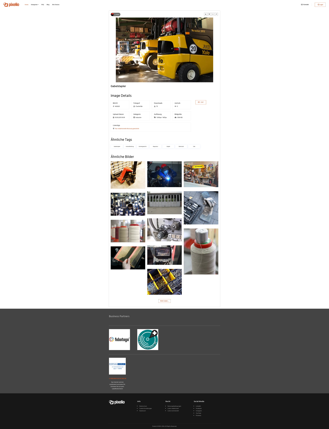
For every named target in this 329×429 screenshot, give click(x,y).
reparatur (155, 146)
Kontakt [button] (306, 4)
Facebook (199, 408)
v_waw (117, 14)
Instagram (199, 411)
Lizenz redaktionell (173, 408)
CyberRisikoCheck (117, 378)
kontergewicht (143, 146)
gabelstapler (117, 146)
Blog (48, 5)
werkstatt (181, 146)
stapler (168, 146)
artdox (155, 194)
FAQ (42, 5)
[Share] (216, 14)
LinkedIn (198, 406)
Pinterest (198, 415)
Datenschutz (143, 406)
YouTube (198, 413)
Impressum (142, 411)
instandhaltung (130, 146)
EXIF (202, 102)
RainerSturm (121, 165)
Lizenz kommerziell (173, 411)
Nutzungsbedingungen (174, 406)
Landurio (156, 249)
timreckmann (121, 196)
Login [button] (321, 4)
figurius (155, 165)
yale (194, 146)
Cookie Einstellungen (145, 408)
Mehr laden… (164, 301)
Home (26, 5)
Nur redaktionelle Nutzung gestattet (127, 128)
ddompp (119, 250)
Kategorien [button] (34, 5)
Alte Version (55, 5)
